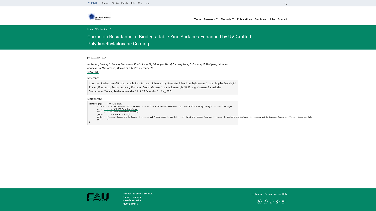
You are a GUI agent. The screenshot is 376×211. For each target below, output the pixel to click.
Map (140, 3)
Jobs (133, 3)
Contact (282, 19)
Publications (244, 19)
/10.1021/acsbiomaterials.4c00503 (120, 112)
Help (147, 3)
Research (209, 19)
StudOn (115, 3)
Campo (105, 3)
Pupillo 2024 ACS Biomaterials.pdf (121, 109)
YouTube (283, 201)
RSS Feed (271, 201)
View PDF (93, 71)
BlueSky (259, 201)
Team (197, 19)
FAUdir (124, 3)
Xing (277, 201)
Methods (226, 19)
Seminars (260, 19)
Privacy (268, 194)
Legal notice (256, 194)
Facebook (265, 201)
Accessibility (280, 194)
